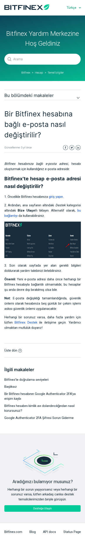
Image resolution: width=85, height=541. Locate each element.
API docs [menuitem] (49, 532)
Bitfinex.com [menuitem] (13, 532)
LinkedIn (78, 147)
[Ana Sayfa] (26, 9)
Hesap (39, 72)
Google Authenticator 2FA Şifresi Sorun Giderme (39, 418)
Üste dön (10, 350)
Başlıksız (10, 387)
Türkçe (72, 8)
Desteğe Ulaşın (42, 508)
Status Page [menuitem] (72, 532)
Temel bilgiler (56, 72)
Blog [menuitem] (32, 532)
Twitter (72, 147)
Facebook (65, 147)
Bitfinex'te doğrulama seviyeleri (26, 380)
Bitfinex (25, 72)
